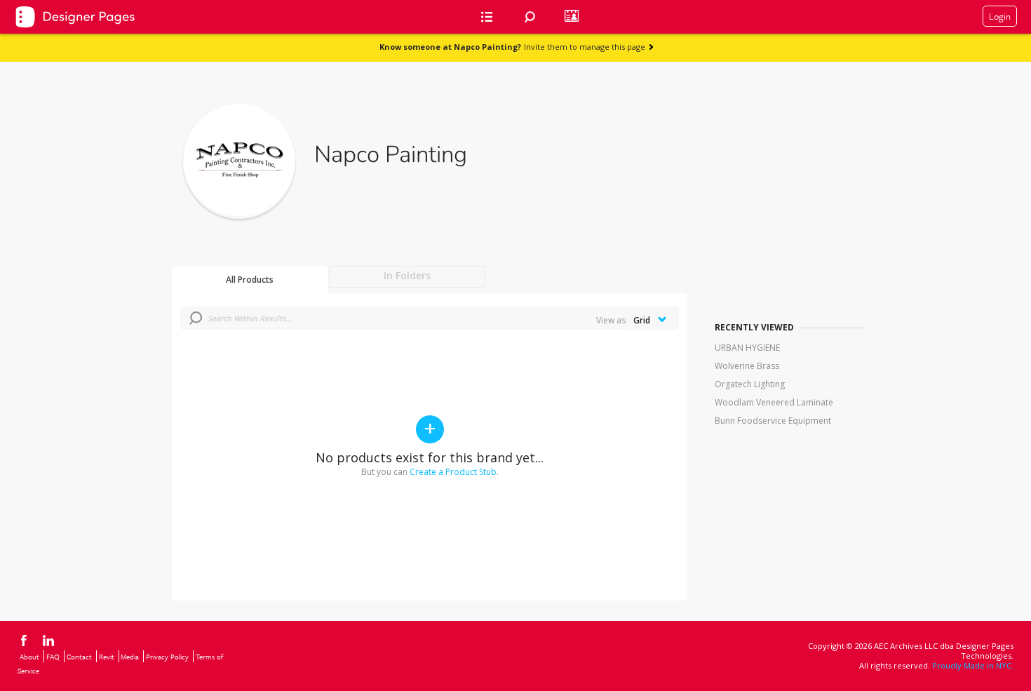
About (29, 656)
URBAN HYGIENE (747, 348)
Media (130, 656)
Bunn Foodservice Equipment (773, 421)
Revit (106, 656)
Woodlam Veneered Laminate (774, 402)
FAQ (53, 656)
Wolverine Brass (747, 366)
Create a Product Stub (453, 472)
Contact (79, 656)
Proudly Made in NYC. (972, 665)
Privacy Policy (167, 656)
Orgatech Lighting (750, 384)
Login (1000, 16)
